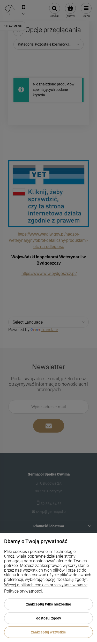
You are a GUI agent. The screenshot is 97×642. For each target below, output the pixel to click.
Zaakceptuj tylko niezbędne (48, 604)
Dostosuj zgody (48, 618)
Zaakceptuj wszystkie (48, 632)
